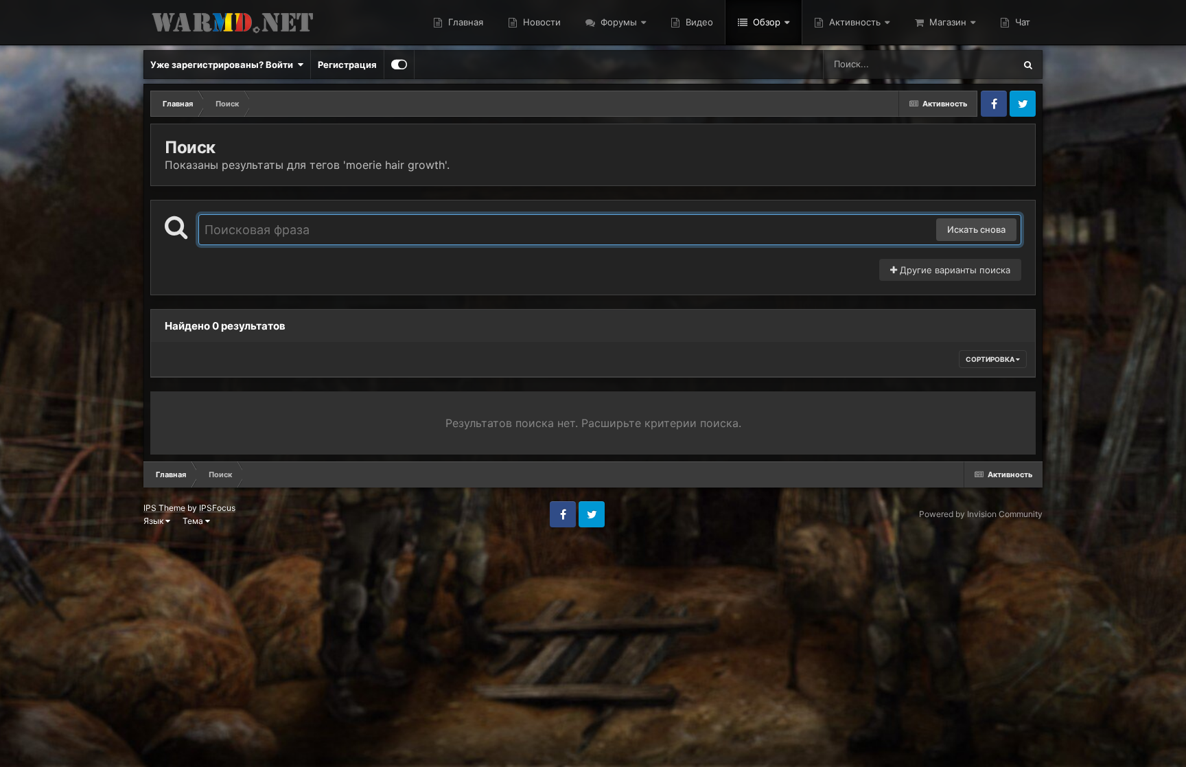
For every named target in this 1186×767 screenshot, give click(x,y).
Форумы (617, 21)
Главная (464, 21)
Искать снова (976, 229)
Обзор (765, 21)
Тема (194, 521)
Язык (154, 521)
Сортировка (991, 359)
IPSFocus (217, 508)
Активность (853, 21)
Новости (540, 21)
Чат (1021, 21)
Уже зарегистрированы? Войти (223, 64)
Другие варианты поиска (953, 269)
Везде (983, 64)
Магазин (946, 21)
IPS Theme (164, 508)
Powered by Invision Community (981, 514)
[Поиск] (1028, 64)
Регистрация (347, 64)
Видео (698, 21)
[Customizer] (399, 64)
